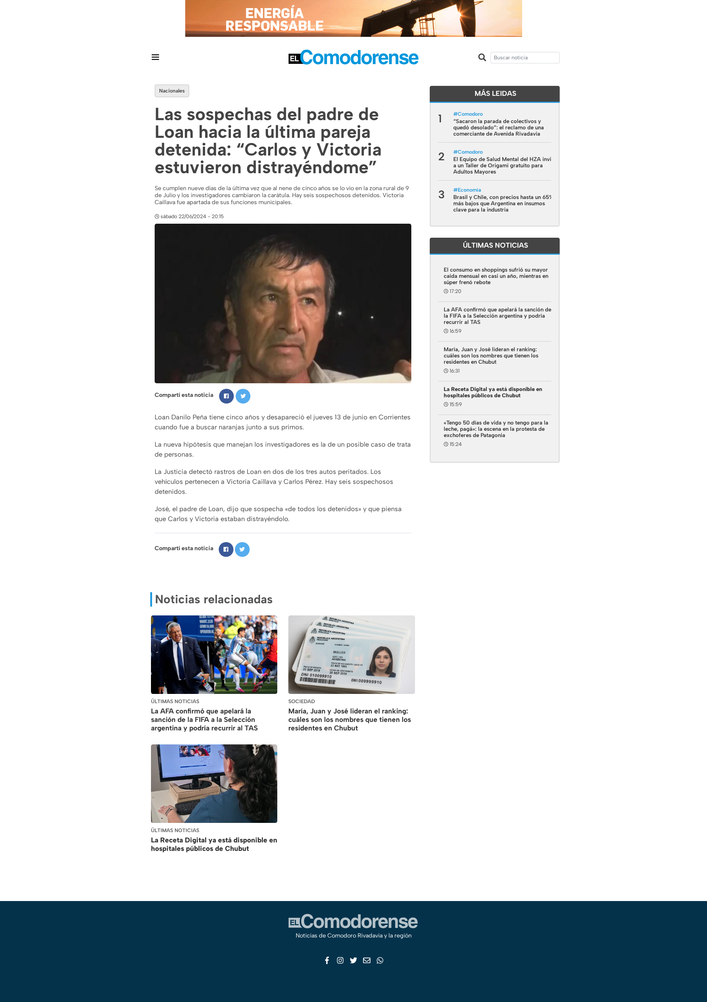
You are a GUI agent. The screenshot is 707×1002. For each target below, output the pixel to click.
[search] (525, 57)
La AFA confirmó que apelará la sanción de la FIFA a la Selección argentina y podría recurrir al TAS (204, 719)
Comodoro (470, 114)
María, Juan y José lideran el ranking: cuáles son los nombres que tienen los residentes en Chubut (349, 719)
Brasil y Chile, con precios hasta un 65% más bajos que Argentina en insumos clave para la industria (503, 203)
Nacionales (172, 91)
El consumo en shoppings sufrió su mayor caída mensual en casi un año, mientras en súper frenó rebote (496, 276)
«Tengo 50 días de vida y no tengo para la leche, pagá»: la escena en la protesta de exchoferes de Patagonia (496, 429)
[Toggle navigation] (155, 57)
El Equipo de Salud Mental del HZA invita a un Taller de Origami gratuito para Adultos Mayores (504, 165)
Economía (469, 190)
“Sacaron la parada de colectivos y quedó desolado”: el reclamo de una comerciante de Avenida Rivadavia (498, 127)
